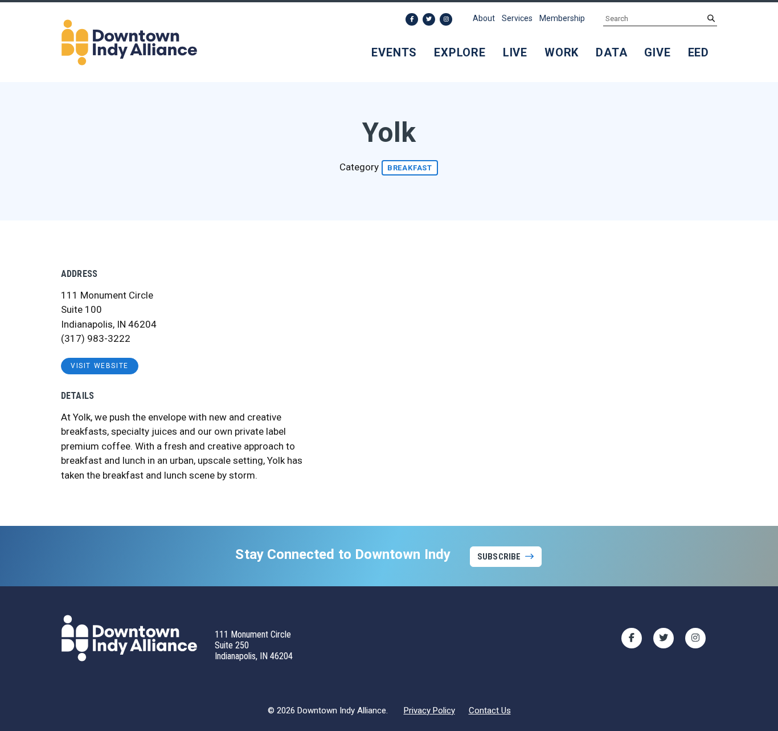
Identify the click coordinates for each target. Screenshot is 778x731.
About (484, 18)
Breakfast (409, 168)
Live (515, 52)
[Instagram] (446, 19)
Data (611, 52)
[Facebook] (412, 19)
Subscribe (499, 557)
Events (394, 52)
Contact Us (490, 710)
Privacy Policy (429, 710)
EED (698, 52)
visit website (100, 366)
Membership (562, 18)
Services (517, 18)
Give (657, 52)
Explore (460, 52)
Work (561, 52)
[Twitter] (429, 19)
